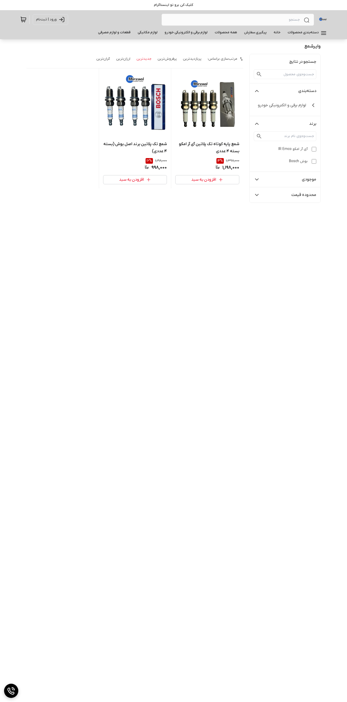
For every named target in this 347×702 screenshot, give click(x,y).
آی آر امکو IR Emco (293, 149)
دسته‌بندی (307, 91)
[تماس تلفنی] (11, 691)
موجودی (309, 179)
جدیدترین (143, 58)
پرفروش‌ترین (167, 58)
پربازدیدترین (192, 58)
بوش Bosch (298, 161)
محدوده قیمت (303, 194)
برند (312, 123)
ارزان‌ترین (123, 58)
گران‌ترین (103, 58)
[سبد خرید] (23, 20)
